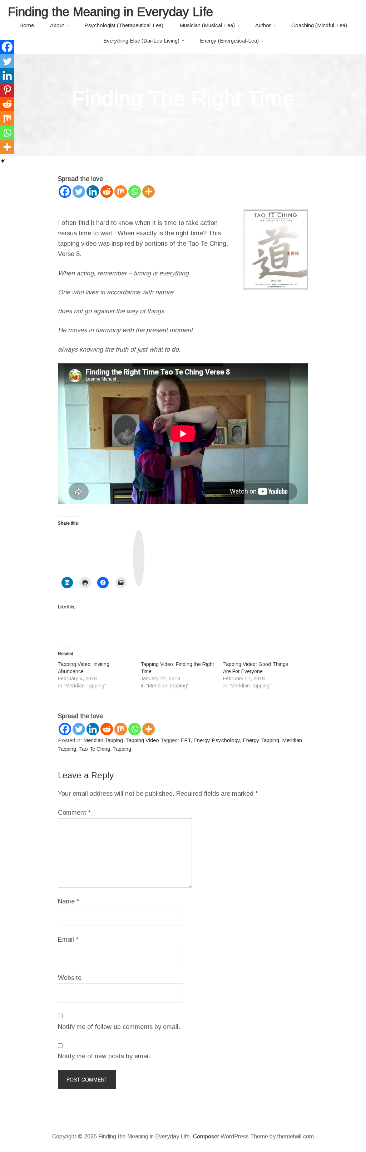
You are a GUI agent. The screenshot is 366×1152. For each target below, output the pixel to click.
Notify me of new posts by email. (105, 1056)
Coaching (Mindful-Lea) (319, 25)
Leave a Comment (230, 119)
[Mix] (120, 191)
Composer (206, 1136)
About (57, 25)
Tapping (122, 749)
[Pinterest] (7, 90)
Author (263, 25)
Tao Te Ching (94, 749)
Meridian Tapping (103, 740)
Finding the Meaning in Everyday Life (110, 12)
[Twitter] (79, 191)
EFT (185, 740)
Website (69, 977)
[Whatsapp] (134, 191)
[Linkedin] (92, 191)
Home (26, 25)
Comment (74, 812)
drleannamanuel (177, 119)
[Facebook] (65, 191)
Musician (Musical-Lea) (207, 25)
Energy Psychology (216, 740)
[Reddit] (106, 191)
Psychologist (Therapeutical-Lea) (123, 25)
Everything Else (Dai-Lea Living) (141, 41)
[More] (148, 191)
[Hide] (3, 161)
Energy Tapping (261, 740)
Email (68, 939)
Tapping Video (142, 740)
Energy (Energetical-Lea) (229, 41)
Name (68, 901)
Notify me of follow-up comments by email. (119, 1026)
